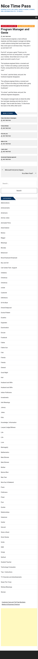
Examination (5, 327)
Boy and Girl (4, 263)
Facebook (4, 337)
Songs (3, 552)
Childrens (4, 273)
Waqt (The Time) (6, 582)
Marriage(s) (4, 447)
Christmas (4, 278)
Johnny (3, 407)
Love (2, 442)
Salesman (4, 517)
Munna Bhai (4, 472)
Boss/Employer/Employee (9, 26)
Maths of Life (4, 141)
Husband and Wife (6, 382)
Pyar (2, 502)
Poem (3, 487)
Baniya (3, 233)
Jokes (3, 412)
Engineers (4, 323)
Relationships (5, 512)
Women (3, 592)
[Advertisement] (19, 627)
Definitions (4, 298)
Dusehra (3, 317)
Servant (3, 527)
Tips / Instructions (6, 572)
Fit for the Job (4, 133)
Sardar (3, 522)
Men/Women (5, 457)
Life (2, 432)
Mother (3, 467)
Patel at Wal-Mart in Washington (8, 118)
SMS (2, 547)
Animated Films (6, 223)
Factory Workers (5, 125)
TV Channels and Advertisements (11, 577)
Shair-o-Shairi (5, 532)
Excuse (3, 332)
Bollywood (4, 253)
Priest (2, 497)
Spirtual (3, 557)
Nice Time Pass (16, 6)
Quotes (3, 507)
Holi (2, 377)
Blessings (4, 243)
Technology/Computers (8, 567)
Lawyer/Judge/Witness (8, 427)
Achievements (5, 208)
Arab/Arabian (5, 228)
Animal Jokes (5, 218)
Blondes (3, 248)
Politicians (4, 492)
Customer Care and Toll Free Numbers (13, 602)
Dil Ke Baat (4, 302)
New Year (4, 477)
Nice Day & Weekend (7, 482)
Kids (2, 417)
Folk (2, 352)
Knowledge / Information (8, 422)
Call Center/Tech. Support (26, 26)
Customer (4, 293)
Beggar (3, 238)
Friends (3, 357)
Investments (4, 397)
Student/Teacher (6, 562)
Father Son (4, 347)
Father (3, 342)
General (3, 367)
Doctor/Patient (5, 312)
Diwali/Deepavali (6, 308)
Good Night (4, 372)
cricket (3, 288)
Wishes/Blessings (6, 587)
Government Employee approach (8, 157)
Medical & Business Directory (11, 604)
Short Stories (5, 537)
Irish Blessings (5, 402)
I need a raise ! (4, 149)
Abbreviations (5, 203)
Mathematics (5, 452)
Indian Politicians (6, 392)
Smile (2, 542)
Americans (4, 213)
